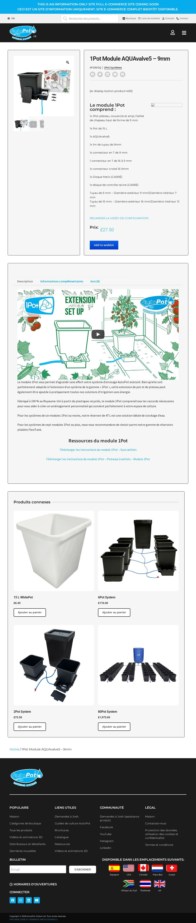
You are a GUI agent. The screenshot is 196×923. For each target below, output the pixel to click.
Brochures (62, 830)
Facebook (106, 827)
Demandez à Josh (66, 816)
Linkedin (105, 848)
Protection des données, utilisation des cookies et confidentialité (161, 834)
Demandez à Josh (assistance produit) (119, 818)
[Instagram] (21, 900)
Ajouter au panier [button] (30, 612)
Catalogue (62, 837)
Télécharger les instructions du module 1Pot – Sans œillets (98, 450)
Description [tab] (25, 281)
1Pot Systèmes (113, 67)
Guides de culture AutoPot (72, 823)
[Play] (98, 334)
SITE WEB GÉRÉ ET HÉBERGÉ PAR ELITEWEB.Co (34, 919)
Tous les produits (21, 830)
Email (15, 869)
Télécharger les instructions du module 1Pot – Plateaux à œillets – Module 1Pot (98, 459)
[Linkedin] (29, 900)
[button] (92, 74)
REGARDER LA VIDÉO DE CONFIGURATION (119, 218)
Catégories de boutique (25, 823)
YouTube (105, 834)
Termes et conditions (159, 845)
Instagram (107, 841)
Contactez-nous (155, 823)
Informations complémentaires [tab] (61, 281)
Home (14, 749)
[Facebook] (13, 900)
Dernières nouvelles (23, 851)
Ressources (62, 844)
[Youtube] (37, 900)
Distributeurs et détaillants (28, 844)
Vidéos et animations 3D (26, 837)
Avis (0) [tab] (95, 281)
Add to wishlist (104, 245)
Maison (14, 816)
